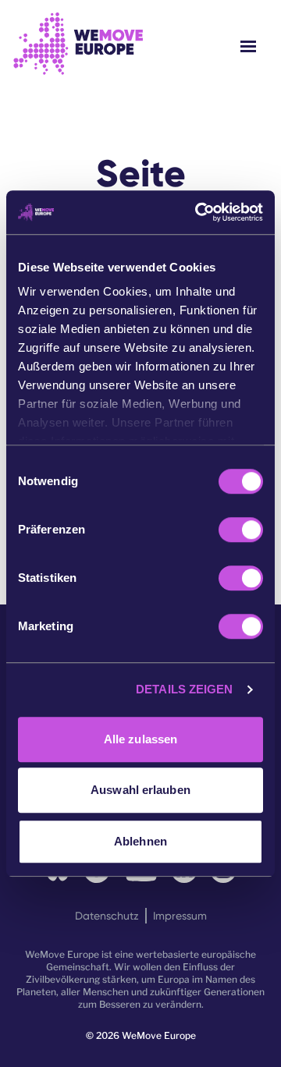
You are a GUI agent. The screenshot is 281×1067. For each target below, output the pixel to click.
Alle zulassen (140, 739)
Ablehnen (140, 841)
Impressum (180, 915)
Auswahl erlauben (140, 789)
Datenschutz (107, 915)
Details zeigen (184, 689)
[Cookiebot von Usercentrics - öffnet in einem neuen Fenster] (198, 212)
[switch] (241, 529)
